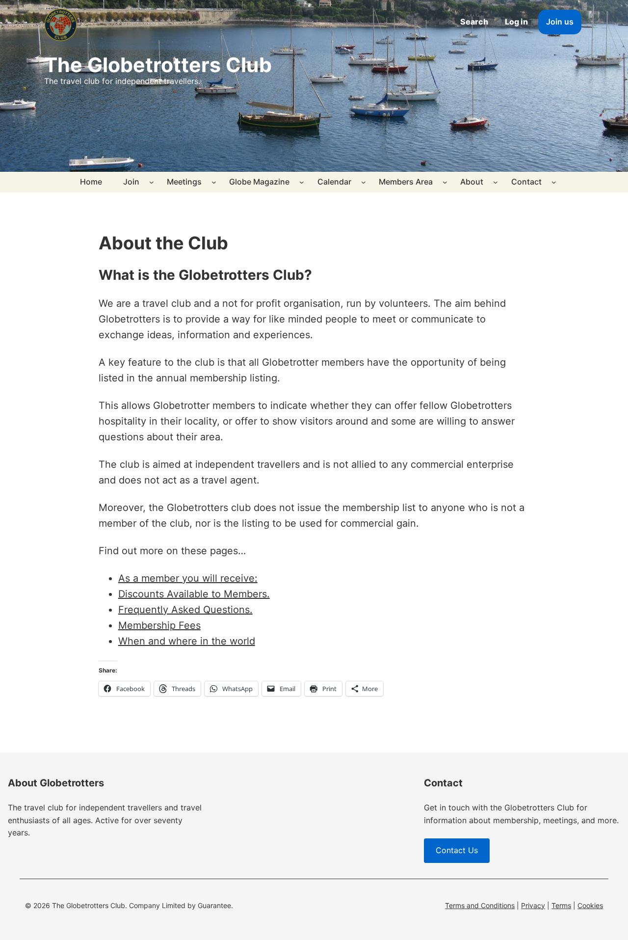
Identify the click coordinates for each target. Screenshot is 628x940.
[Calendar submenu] (363, 182)
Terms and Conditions (480, 905)
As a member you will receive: (188, 578)
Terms (561, 905)
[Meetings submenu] (213, 182)
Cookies (590, 905)
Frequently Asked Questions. (185, 610)
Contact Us (457, 850)
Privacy (533, 905)
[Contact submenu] (553, 182)
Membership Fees (159, 625)
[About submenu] (495, 182)
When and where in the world (186, 641)
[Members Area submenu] (445, 182)
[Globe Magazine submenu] (301, 182)
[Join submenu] (151, 182)
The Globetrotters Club (158, 65)
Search (474, 22)
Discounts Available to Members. (194, 594)
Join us (560, 22)
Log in (516, 22)
